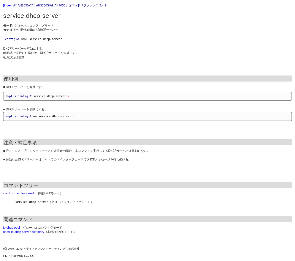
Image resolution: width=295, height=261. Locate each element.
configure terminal (18, 193)
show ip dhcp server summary (23, 232)
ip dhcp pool (11, 227)
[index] (7, 5)
